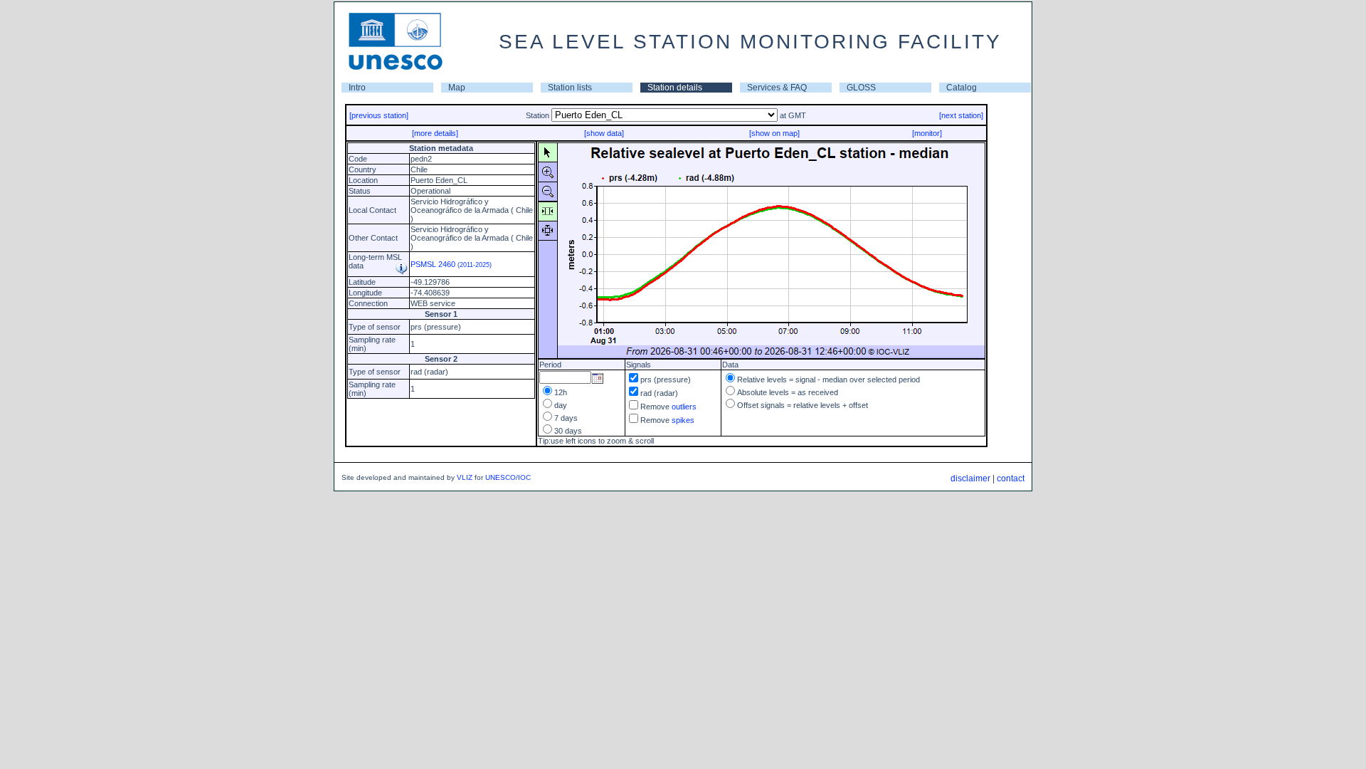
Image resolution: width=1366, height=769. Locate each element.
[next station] (961, 115)
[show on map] (774, 133)
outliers (684, 406)
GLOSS (861, 88)
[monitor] (927, 133)
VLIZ (464, 477)
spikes (683, 420)
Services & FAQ (777, 88)
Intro (357, 88)
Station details (674, 88)
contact (1010, 478)
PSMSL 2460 (451, 264)
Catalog (961, 88)
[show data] (604, 133)
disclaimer (970, 478)
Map (456, 88)
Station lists (570, 88)
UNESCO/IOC (508, 477)
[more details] (435, 133)
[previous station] (378, 115)
